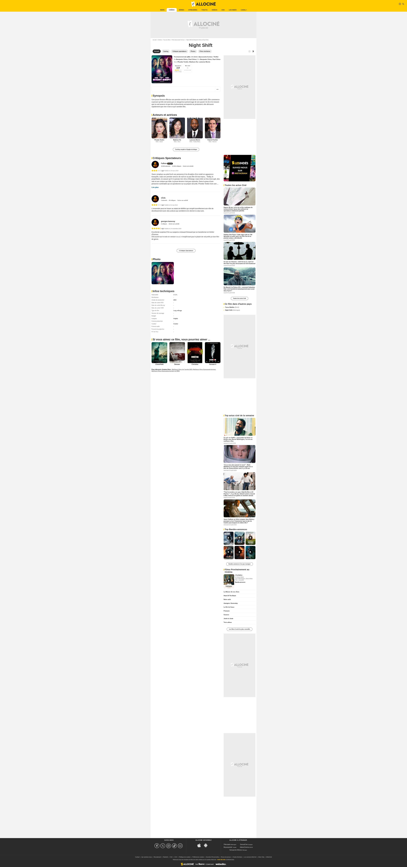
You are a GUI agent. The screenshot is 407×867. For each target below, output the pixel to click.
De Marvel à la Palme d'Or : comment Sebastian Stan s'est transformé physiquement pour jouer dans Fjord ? (239, 289)
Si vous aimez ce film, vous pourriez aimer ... (181, 339)
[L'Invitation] (229, 581)
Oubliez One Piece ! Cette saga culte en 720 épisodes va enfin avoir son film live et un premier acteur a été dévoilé (238, 236)
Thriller (215, 57)
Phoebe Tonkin (183, 62)
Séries (181, 10)
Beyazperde (228, 847)
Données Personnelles (212, 857)
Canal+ (244, 10)
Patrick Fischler (213, 140)
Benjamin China (182, 59)
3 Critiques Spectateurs (186, 250)
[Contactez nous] (180, 845)
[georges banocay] (155, 222)
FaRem (164, 163)
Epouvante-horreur (206, 57)
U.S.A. (175, 294)
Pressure (226, 611)
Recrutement (157, 857)
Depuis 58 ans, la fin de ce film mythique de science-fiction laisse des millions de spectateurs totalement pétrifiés (238, 209)
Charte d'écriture (237, 857)
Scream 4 (212, 364)
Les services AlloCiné (250, 857)
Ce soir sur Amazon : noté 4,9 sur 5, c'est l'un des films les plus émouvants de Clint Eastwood (239, 262)
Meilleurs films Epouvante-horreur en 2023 (165, 371)
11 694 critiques (176, 166)
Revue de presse (226, 857)
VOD (223, 10)
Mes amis (187, 65)
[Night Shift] (162, 69)
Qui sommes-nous (146, 857)
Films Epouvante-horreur (178, 39)
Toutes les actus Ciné (239, 298)
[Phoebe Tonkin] (159, 128)
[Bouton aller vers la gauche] (249, 51)
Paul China (192, 59)
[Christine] (195, 352)
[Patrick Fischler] (213, 128)
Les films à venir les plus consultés (239, 629)
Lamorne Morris (204, 62)
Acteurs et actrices (165, 114)
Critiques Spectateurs (167, 158)
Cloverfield (159, 364)
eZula (163, 198)
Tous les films (166, 39)
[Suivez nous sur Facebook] (157, 845)
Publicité (165, 857)
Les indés (233, 10)
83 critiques (172, 200)
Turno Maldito (232, 307)
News (162, 10)
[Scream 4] (213, 352)
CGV (175, 857)
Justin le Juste (228, 618)
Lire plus (155, 187)
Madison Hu (193, 62)
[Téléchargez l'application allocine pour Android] (207, 845)
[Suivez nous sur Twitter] (163, 845)
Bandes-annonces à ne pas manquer (240, 564)
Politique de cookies (185, 857)
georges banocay (168, 221)
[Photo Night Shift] (163, 273)
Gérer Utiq (261, 857)
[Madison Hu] (177, 128)
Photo (156, 259)
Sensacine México (235, 850)
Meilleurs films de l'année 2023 (182, 369)
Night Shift (232, 310)
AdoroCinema (244, 847)
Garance (226, 615)
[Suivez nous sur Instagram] (169, 845)
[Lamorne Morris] (195, 128)
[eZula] (155, 198)
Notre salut (227, 599)
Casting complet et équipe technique (186, 149)
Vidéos (214, 10)
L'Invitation (238, 575)
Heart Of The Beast (230, 595)
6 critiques (164, 224)
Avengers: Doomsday (231, 603)
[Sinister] (177, 352)
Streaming (192, 10)
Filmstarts (227, 844)
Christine (195, 364)
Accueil (154, 39)
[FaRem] (155, 164)
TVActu (204, 10)
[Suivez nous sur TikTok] (174, 845)
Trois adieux (228, 622)
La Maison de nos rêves (231, 592)
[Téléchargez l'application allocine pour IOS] (200, 845)
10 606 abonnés (166, 166)
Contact (137, 857)
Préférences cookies (198, 857)
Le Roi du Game (229, 607)
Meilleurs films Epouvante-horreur (204, 369)
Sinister (177, 364)
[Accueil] (203, 4)
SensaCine (244, 844)
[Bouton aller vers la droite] (253, 51)
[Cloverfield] (159, 352)
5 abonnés (164, 200)
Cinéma (172, 10)
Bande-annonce (240, 582)
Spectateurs (178, 65)
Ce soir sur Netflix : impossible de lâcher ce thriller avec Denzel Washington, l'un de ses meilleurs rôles (238, 439)
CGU (171, 857)
